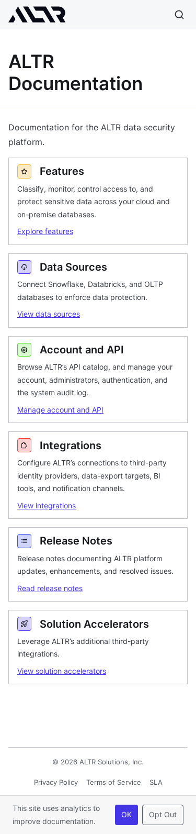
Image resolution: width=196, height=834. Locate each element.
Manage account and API (60, 409)
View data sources (48, 313)
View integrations (46, 505)
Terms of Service (113, 782)
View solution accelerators (61, 670)
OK (126, 814)
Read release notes (50, 588)
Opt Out (163, 814)
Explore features (45, 231)
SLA (156, 782)
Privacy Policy (56, 782)
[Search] (179, 14)
